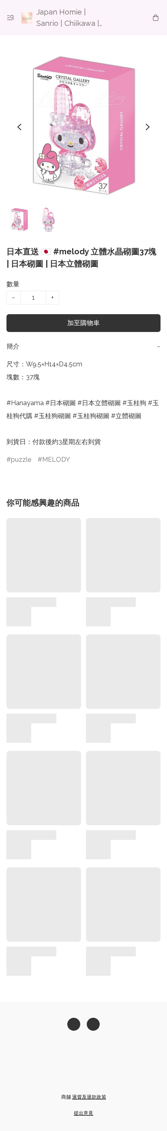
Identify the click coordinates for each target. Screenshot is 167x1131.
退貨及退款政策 (89, 1097)
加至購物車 (83, 323)
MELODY (56, 459)
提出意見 (83, 1113)
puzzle (21, 459)
